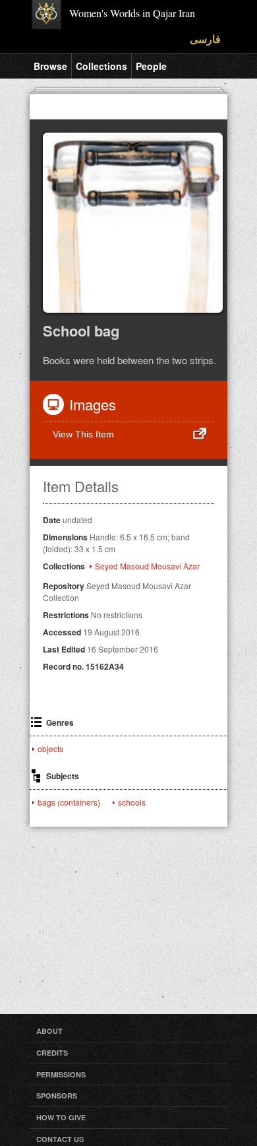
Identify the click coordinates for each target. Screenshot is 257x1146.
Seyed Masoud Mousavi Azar (147, 566)
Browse (50, 66)
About (49, 1031)
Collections (101, 66)
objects (50, 748)
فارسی (205, 38)
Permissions (61, 1074)
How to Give (61, 1117)
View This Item (83, 434)
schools (132, 802)
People (151, 66)
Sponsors (56, 1095)
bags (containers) (69, 802)
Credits (52, 1053)
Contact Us (60, 1139)
